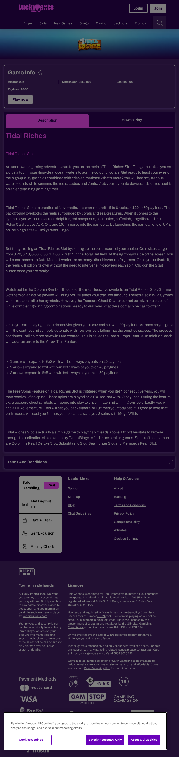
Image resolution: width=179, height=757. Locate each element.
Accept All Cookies (144, 739)
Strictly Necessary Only (105, 739)
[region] (85, 731)
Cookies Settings (31, 739)
